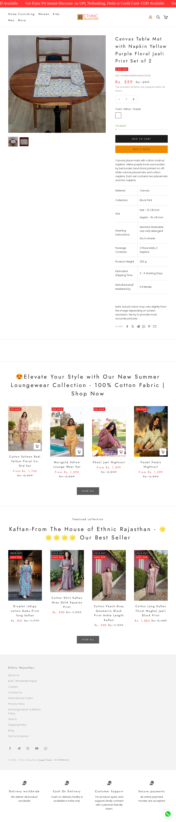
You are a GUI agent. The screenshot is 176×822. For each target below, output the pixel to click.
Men (11, 20)
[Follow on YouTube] (36, 748)
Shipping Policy (17, 725)
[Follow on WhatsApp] (45, 748)
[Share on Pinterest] (149, 326)
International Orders (20, 698)
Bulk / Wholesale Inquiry (22, 681)
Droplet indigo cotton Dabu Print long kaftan (25, 610)
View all (88, 491)
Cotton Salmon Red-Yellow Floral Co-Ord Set (25, 461)
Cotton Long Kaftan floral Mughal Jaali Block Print (150, 610)
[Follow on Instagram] (28, 748)
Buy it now (141, 149)
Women (44, 14)
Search (12, 719)
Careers (13, 687)
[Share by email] (154, 326)
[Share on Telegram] (138, 326)
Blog (11, 730)
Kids (56, 14)
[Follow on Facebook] (10, 748)
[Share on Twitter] (132, 326)
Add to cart (141, 139)
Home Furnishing (21, 14)
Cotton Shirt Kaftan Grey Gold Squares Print (67, 602)
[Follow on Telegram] (19, 748)
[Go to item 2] (24, 142)
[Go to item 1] (13, 142)
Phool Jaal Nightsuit (109, 462)
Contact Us (15, 692)
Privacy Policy (16, 704)
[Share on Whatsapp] (143, 326)
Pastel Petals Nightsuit (151, 464)
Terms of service (18, 736)
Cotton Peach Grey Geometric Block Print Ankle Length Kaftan (109, 613)
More (22, 20)
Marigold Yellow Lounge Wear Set (66, 464)
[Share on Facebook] (127, 326)
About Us (13, 675)
